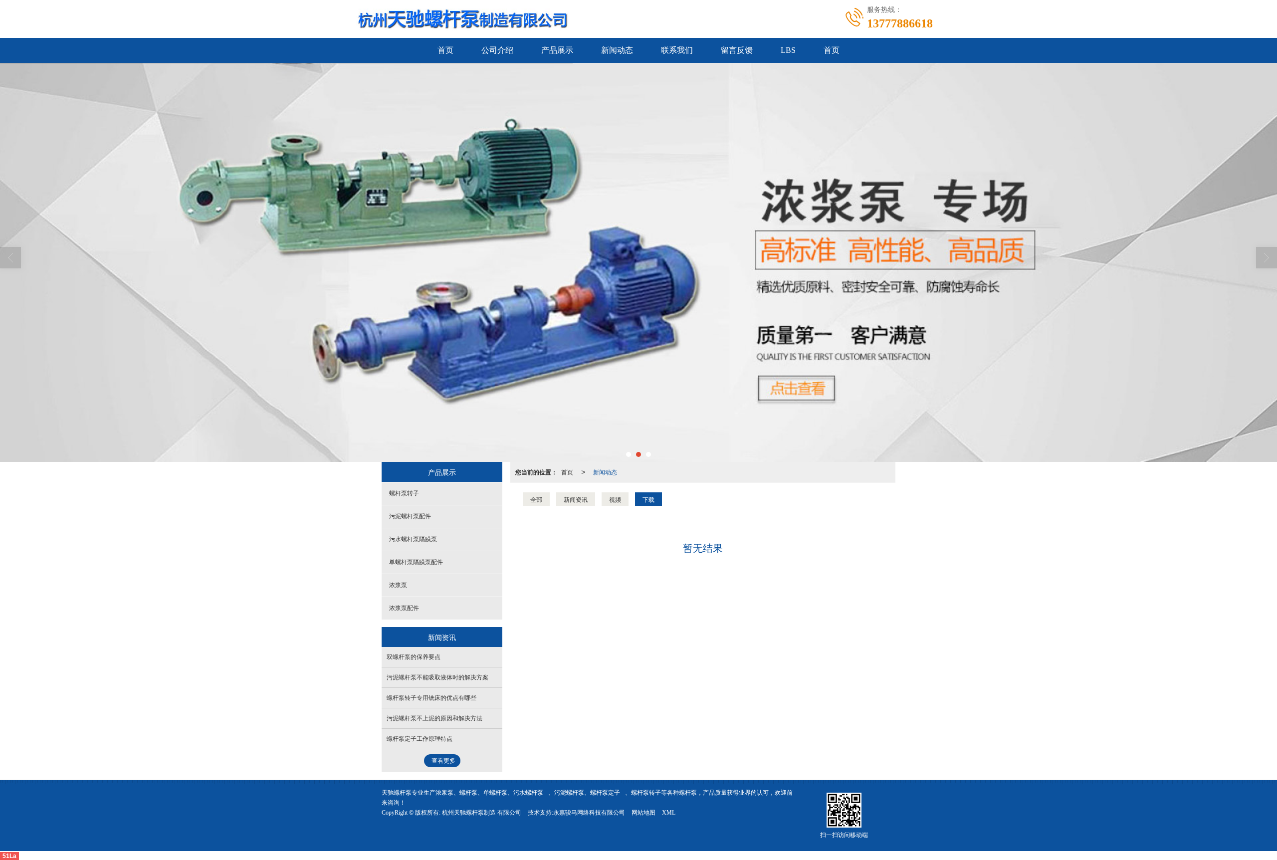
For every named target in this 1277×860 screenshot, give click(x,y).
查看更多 (443, 760)
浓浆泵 (398, 585)
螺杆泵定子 (605, 792)
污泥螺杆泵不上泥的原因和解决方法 (434, 718)
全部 (536, 499)
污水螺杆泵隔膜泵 (413, 539)
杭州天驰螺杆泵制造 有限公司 (481, 812)
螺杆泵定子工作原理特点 (419, 738)
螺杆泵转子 (404, 493)
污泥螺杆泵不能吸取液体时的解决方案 (437, 677)
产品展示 (557, 50)
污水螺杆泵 (528, 792)
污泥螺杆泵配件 (410, 516)
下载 (648, 499)
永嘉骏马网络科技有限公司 (589, 812)
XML (668, 812)
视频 (615, 499)
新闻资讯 (576, 499)
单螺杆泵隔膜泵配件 (416, 562)
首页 (445, 50)
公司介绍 (497, 50)
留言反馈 (737, 50)
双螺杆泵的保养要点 (413, 656)
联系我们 (677, 50)
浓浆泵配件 (404, 608)
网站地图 (643, 812)
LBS (788, 50)
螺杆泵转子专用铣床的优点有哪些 (431, 697)
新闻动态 (617, 50)
